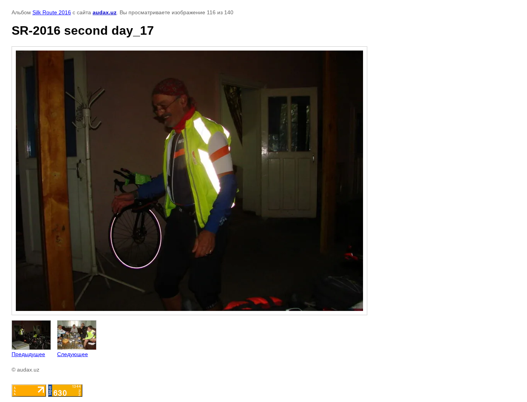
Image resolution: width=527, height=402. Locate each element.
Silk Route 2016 (51, 12)
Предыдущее (28, 354)
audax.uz (105, 12)
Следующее (72, 354)
